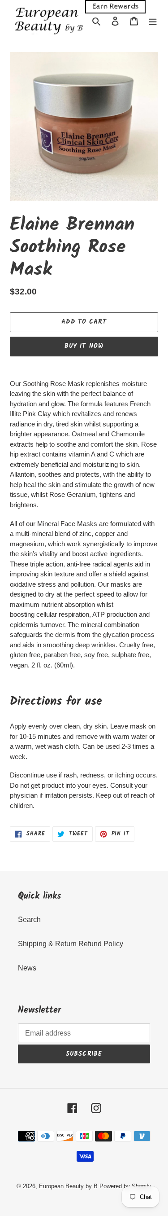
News (27, 968)
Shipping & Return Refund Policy (70, 944)
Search (29, 919)
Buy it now (84, 346)
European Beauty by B (68, 1186)
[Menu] (152, 21)
